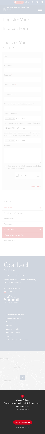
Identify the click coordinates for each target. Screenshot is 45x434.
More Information (23, 410)
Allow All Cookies (22, 422)
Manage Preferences (22, 427)
